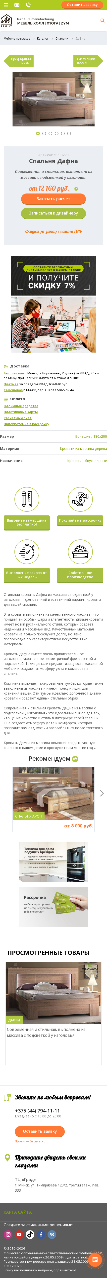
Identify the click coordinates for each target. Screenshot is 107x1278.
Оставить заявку (82, 4)
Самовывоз (13, 390)
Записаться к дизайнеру (53, 213)
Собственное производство (80, 574)
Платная (11, 384)
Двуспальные (96, 460)
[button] (38, 133)
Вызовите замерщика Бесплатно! (27, 522)
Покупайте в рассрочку (80, 520)
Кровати (74, 460)
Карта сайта (18, 1212)
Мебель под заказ (17, 38)
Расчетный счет (18, 418)
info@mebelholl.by (16, 4)
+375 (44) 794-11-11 (28, 4)
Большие (82, 436)
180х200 (100, 436)
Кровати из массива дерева (83, 448)
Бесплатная (14, 373)
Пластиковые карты (21, 412)
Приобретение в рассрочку (26, 424)
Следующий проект (86, 61)
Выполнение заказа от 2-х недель (26, 574)
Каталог (43, 38)
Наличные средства (21, 406)
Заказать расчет (53, 198)
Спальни (61, 38)
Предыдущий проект (21, 61)
